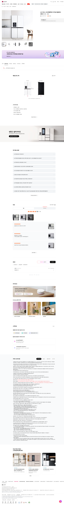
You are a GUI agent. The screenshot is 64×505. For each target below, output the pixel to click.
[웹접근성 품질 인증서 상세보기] (29, 502)
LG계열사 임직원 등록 (42, 481)
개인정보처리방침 (16, 481)
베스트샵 (21, 4)
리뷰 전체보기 (34, 252)
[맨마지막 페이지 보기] (38, 275)
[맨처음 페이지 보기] (30, 275)
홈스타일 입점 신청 (4, 482)
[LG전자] (4, 2)
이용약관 (6, 481)
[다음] (55, 463)
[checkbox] (13, 264)
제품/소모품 (3, 4)
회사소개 (58, 1)
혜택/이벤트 (15, 4)
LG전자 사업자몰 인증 (56, 481)
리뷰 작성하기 (52, 204)
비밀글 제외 (20, 264)
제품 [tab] (23, 208)
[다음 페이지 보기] (36, 275)
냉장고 (10, 6)
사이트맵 (3, 481)
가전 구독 (7, 4)
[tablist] (34, 208)
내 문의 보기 (15, 264)
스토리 (19, 4)
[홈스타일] (28, 4)
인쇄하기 (54, 75)
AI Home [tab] (18, 63)
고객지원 (11, 4)
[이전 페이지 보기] (32, 275)
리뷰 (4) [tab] (10, 63)
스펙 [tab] (2, 63)
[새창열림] (33, 4)
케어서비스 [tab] (45, 208)
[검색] (51, 2)
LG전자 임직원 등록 (36, 481)
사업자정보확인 (18, 494)
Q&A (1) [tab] (14, 63)
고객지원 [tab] (23, 63)
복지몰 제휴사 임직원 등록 (49, 481)
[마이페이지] (53, 2)
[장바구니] (55, 2)
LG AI (25, 4)
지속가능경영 (61, 1)
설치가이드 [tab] (6, 63)
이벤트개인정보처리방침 (22, 481)
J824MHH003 (14, 6)
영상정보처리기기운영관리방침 (29, 481)
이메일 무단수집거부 (10, 481)
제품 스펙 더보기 (33, 117)
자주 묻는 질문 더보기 (34, 195)
